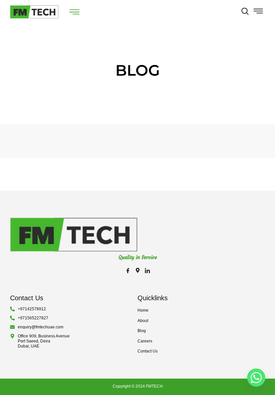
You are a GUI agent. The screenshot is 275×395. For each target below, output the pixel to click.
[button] (245, 12)
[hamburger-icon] (74, 12)
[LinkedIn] (147, 271)
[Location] (137, 271)
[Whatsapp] (256, 378)
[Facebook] (127, 271)
